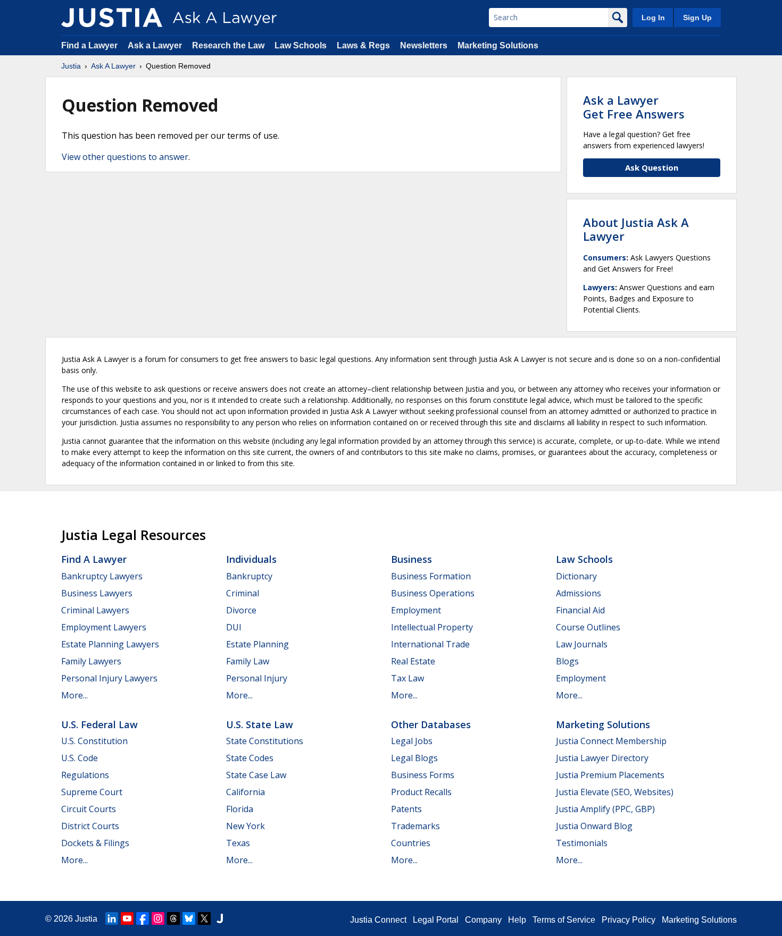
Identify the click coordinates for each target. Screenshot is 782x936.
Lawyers (599, 287)
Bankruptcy (249, 576)
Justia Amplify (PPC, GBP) (605, 809)
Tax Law (407, 678)
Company (483, 919)
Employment (416, 610)
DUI (234, 627)
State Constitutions (264, 741)
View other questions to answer (125, 157)
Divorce (241, 610)
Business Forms (422, 775)
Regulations (85, 775)
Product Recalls (421, 792)
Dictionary (576, 576)
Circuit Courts (88, 809)
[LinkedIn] (111, 918)
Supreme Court (91, 792)
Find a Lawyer (89, 45)
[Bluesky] (188, 918)
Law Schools (300, 45)
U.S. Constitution (94, 741)
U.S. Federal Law (99, 724)
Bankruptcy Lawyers (102, 576)
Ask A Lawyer (113, 66)
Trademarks (415, 826)
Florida (239, 809)
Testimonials (582, 843)
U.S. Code (79, 758)
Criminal (242, 593)
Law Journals (582, 644)
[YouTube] (127, 918)
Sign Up (697, 17)
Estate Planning (257, 644)
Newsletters (423, 45)
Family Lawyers (91, 661)
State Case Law (256, 775)
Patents (406, 809)
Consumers (604, 257)
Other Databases (431, 724)
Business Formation (431, 576)
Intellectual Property (432, 627)
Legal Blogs (414, 758)
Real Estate (413, 661)
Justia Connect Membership (611, 741)
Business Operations (433, 593)
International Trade (430, 644)
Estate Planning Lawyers (110, 644)
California (245, 792)
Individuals (251, 559)
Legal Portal (436, 919)
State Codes (249, 758)
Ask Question (651, 167)
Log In (653, 17)
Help (517, 919)
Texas (238, 843)
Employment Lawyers (103, 627)
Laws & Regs (363, 45)
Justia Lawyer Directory (602, 758)
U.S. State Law (259, 724)
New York (245, 826)
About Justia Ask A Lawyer (636, 229)
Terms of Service (564, 919)
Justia (71, 66)
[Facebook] (142, 918)
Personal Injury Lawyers (109, 678)
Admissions (578, 593)
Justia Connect (378, 919)
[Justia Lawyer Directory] (219, 918)
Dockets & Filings (95, 843)
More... (74, 695)
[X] (204, 918)
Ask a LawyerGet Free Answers (634, 107)
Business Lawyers (96, 593)
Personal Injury (256, 678)
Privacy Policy (628, 919)
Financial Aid (580, 610)
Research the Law (228, 45)
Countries (410, 843)
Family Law (247, 661)
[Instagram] (158, 918)
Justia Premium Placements (610, 775)
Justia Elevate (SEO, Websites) (614, 792)
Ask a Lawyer (156, 45)
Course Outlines (588, 627)
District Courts (90, 826)
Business (411, 559)
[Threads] (173, 918)
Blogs (567, 661)
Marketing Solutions (497, 45)
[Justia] (111, 17)
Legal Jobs (411, 741)
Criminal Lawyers (95, 610)
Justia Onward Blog (594, 826)
